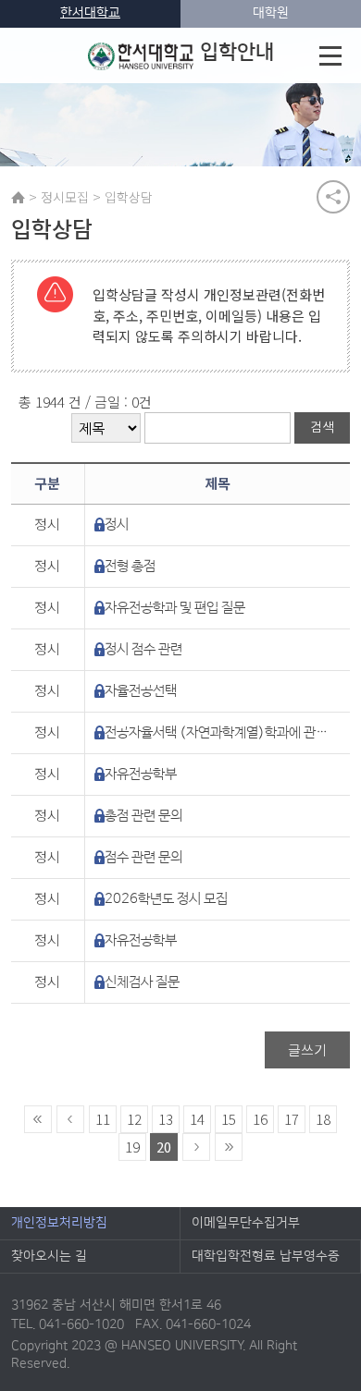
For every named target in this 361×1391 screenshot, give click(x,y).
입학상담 (129, 197)
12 (134, 1119)
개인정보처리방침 (59, 1222)
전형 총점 (130, 566)
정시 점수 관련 (143, 649)
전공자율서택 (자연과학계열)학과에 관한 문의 (219, 732)
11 (102, 1119)
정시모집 (65, 197)
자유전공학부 (141, 774)
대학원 (271, 13)
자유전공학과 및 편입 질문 (175, 608)
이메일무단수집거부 (246, 1222)
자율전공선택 (141, 691)
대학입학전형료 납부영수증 (266, 1256)
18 (323, 1119)
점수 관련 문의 (143, 857)
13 (165, 1119)
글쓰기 (307, 1049)
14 (197, 1119)
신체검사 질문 (142, 982)
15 (228, 1119)
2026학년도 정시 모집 (166, 899)
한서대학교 (90, 13)
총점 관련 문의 (143, 816)
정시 (117, 524)
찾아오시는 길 (49, 1256)
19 (132, 1146)
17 (291, 1119)
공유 (333, 197)
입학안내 (237, 52)
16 (260, 1119)
